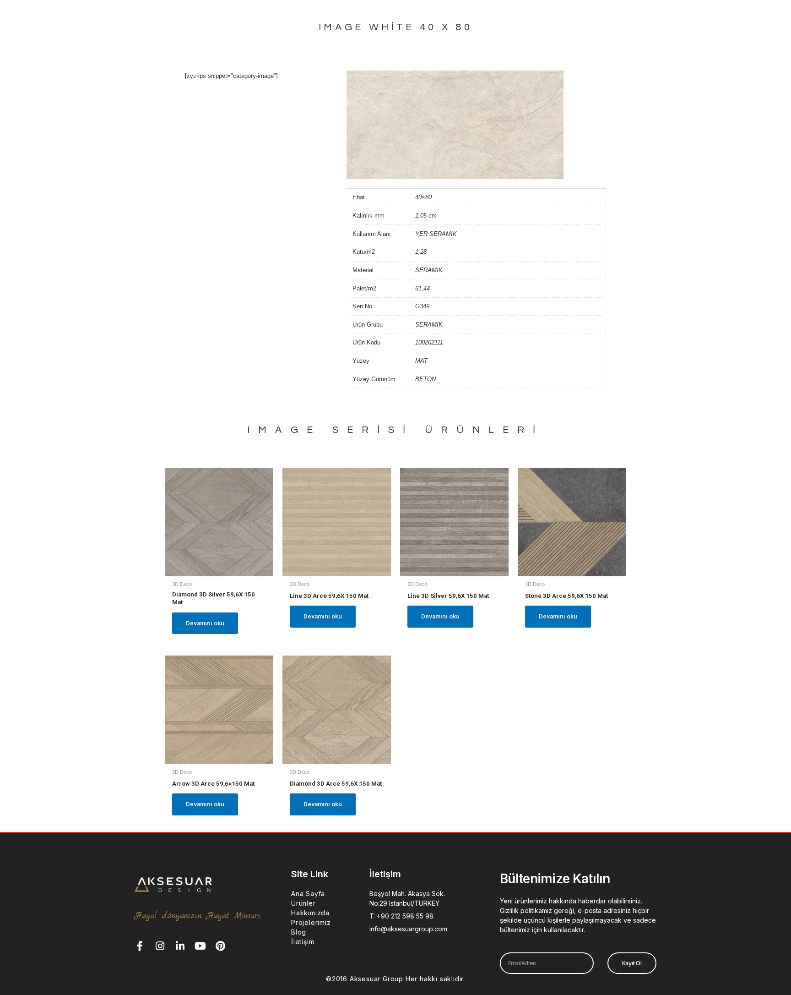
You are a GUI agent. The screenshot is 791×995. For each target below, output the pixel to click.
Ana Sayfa (308, 893)
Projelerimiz (311, 922)
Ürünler (303, 903)
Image (284, 430)
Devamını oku (205, 623)
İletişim (302, 942)
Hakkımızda (310, 913)
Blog (298, 932)
